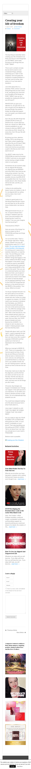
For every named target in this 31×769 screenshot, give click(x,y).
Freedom (9, 28)
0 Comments (17, 28)
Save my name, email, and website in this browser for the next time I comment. (15, 590)
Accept (12, 766)
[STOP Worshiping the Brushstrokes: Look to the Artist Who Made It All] (15, 495)
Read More (19, 766)
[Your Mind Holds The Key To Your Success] (15, 458)
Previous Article (12, 630)
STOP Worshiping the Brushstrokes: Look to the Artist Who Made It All (14, 511)
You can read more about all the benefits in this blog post (15, 247)
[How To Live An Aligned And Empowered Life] (15, 541)
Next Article (20, 632)
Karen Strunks (18, 26)
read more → (22, 479)
